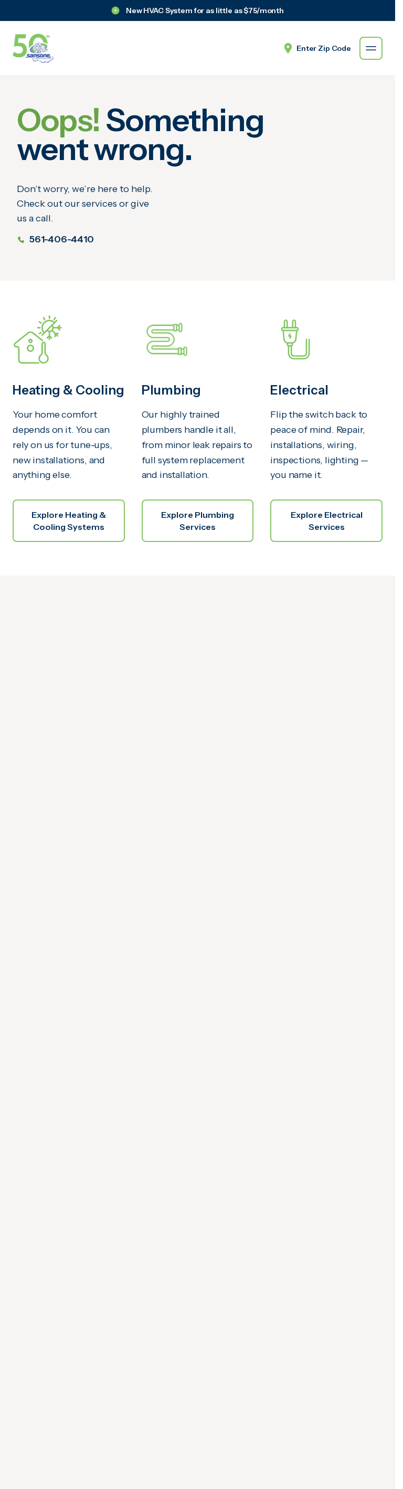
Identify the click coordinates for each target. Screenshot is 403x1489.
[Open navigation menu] (371, 48)
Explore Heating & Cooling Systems (68, 520)
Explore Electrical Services (327, 520)
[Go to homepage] (33, 48)
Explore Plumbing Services (197, 520)
